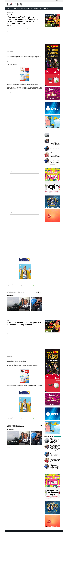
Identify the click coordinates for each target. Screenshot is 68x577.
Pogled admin (10, 25)
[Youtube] (60, 0)
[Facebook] (55, 0)
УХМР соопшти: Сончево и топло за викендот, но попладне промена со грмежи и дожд (13, 308)
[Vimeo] (58, 0)
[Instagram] (56, 0)
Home (8, 12)
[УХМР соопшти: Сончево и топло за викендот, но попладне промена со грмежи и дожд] (13, 304)
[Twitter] (57, 0)
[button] (59, 8)
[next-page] (9, 312)
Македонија (11, 12)
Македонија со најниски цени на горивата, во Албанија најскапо (36, 309)
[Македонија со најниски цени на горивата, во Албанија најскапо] (36, 304)
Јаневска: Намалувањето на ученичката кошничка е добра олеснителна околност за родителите (55, 155)
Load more (52, 165)
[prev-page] (8, 312)
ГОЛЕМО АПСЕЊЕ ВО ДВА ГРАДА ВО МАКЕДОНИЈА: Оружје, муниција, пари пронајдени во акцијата (54, 161)
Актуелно (51, 152)
